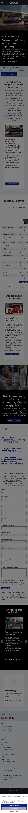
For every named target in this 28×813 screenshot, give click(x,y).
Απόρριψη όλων (14, 808)
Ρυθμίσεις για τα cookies (14, 811)
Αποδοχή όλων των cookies (14, 805)
